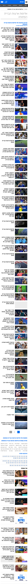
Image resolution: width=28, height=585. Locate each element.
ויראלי (4, 5)
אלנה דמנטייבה (17, 449)
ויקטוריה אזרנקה (4, 445)
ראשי (25, 5)
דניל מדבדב (11, 445)
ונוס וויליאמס (19, 445)
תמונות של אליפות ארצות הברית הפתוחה (15, 438)
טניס (15, 447)
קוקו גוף (11, 450)
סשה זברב (25, 450)
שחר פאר (11, 447)
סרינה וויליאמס (4, 443)
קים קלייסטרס (4, 450)
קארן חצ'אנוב (18, 450)
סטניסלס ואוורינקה (5, 449)
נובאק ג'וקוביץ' (24, 443)
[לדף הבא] (10, 432)
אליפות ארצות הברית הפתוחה (15, 9)
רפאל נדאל (17, 443)
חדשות (20, 5)
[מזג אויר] (6, 2)
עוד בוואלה (24, 468)
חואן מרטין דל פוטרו (22, 447)
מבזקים (15, 5)
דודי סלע (11, 449)
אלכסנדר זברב (24, 449)
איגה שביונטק (4, 447)
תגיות (22, 2)
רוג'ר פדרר (11, 443)
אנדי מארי (25, 445)
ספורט (9, 5)
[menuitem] (20, 5)
